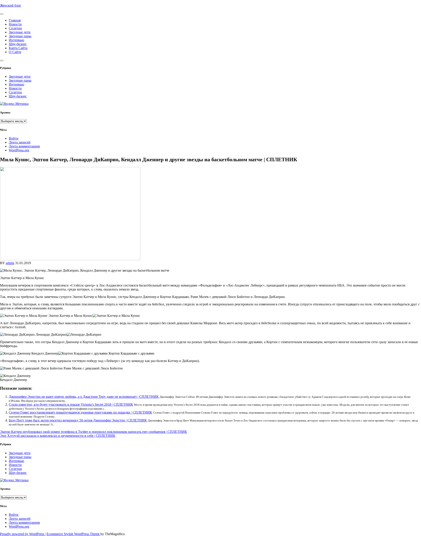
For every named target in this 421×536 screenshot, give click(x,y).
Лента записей (19, 142)
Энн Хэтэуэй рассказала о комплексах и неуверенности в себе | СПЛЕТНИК (57, 435)
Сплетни (15, 28)
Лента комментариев (24, 146)
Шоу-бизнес (18, 44)
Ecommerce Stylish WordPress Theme (73, 534)
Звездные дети (19, 32)
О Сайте (15, 52)
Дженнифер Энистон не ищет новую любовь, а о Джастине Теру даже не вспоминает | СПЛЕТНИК (84, 396)
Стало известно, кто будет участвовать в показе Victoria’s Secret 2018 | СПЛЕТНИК (71, 404)
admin (10, 263)
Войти (13, 138)
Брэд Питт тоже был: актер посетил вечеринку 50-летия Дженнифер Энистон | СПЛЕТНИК (78, 420)
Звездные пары (20, 36)
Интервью (16, 40)
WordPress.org (19, 150)
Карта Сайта (18, 48)
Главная (15, 20)
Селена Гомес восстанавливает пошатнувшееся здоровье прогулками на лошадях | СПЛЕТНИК (80, 412)
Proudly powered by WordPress (22, 534)
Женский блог (10, 5)
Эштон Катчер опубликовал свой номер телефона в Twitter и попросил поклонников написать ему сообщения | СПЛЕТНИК (93, 432)
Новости (15, 24)
